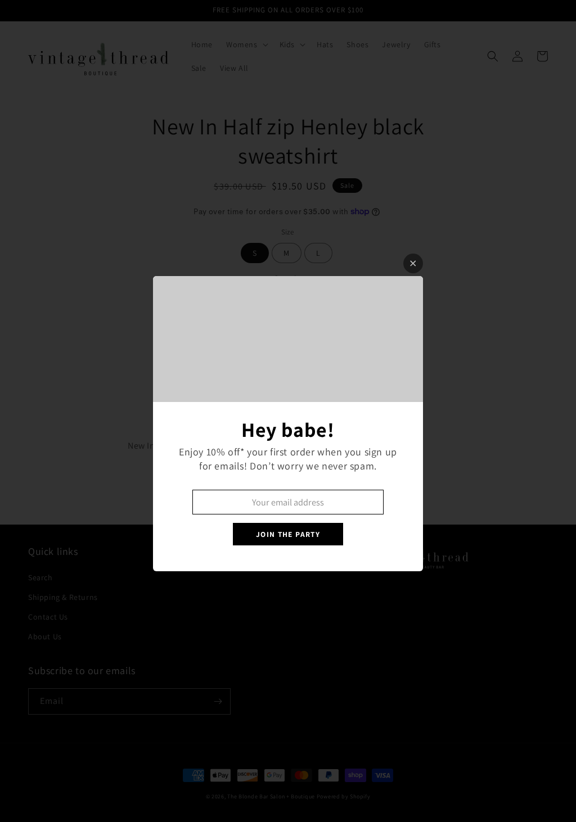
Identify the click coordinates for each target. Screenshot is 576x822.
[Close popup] (413, 263)
